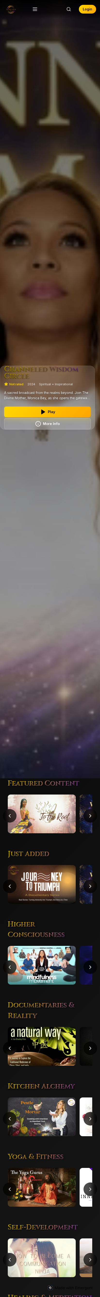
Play (51, 412)
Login (87, 9)
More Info (51, 424)
